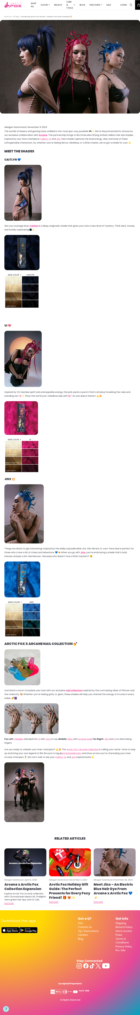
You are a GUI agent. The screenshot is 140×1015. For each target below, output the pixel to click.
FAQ (80, 923)
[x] (98, 966)
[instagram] (79, 966)
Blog (80, 939)
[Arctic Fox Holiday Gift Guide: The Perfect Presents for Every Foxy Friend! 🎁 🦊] (70, 862)
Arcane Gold (85, 739)
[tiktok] (92, 966)
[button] (6, 1009)
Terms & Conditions (122, 940)
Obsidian (19, 739)
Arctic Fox (8, 16)
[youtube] (106, 966)
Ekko (70, 739)
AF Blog (16, 16)
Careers (83, 935)
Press (119, 935)
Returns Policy (124, 927)
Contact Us (85, 927)
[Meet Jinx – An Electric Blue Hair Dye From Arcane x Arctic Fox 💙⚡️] (115, 862)
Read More (9, 903)
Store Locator (124, 931)
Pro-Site (120, 950)
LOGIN (123, 4)
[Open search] (130, 5)
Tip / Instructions (88, 931)
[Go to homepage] (13, 5)
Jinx (48, 739)
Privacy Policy (124, 946)
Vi (39, 739)
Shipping (121, 923)
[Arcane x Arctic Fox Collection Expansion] (25, 862)
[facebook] (86, 966)
